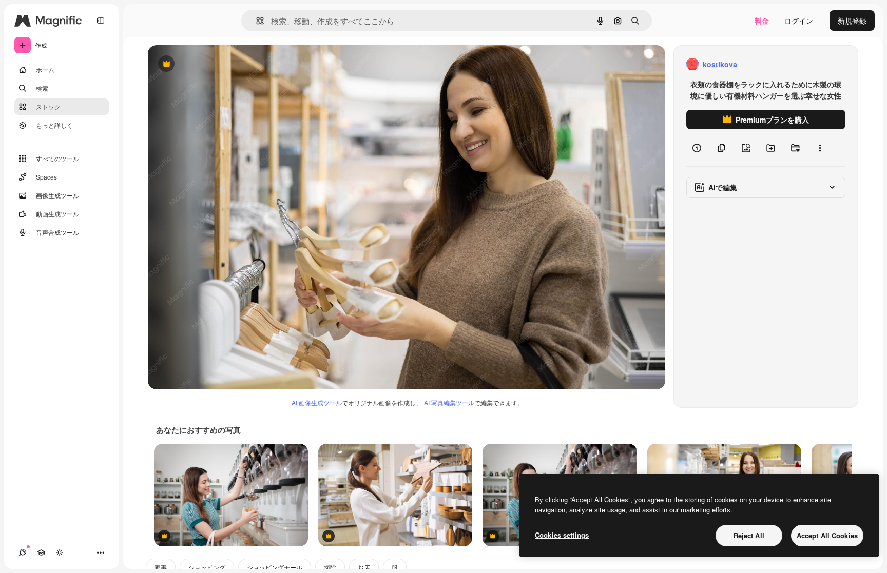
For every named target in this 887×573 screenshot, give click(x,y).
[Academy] (41, 552)
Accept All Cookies (827, 535)
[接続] (22, 552)
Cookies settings (562, 535)
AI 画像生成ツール (317, 402)
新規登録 (852, 20)
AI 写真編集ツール (449, 402)
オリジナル (218, 64)
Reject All (749, 535)
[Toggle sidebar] (100, 20)
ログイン (798, 20)
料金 (762, 20)
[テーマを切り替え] (59, 552)
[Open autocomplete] (256, 21)
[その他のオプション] (819, 147)
